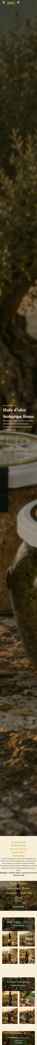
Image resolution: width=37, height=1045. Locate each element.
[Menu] (34, 3)
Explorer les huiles (18, 925)
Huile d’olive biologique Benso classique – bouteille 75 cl (18, 890)
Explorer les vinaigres (18, 985)
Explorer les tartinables (18, 1042)
